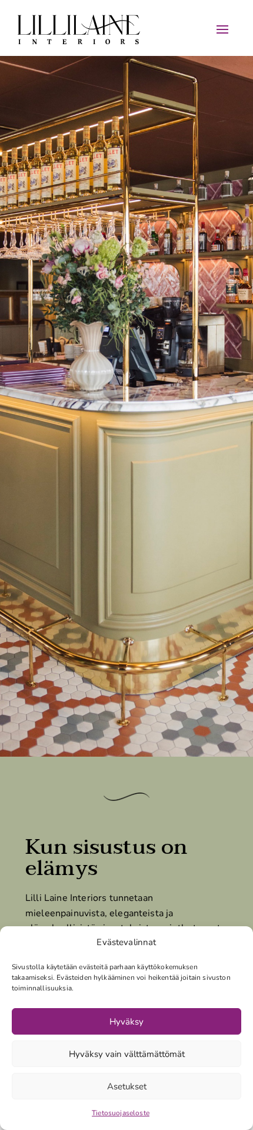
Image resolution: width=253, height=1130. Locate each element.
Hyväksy (126, 1022)
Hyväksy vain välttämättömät (127, 1054)
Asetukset (127, 1086)
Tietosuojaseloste (120, 1113)
